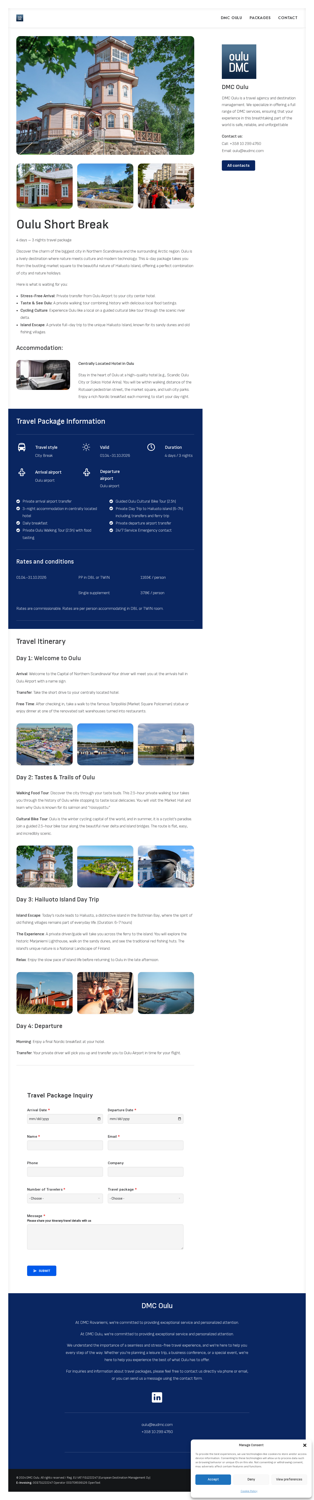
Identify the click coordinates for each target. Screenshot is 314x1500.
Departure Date (122, 1110)
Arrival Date (38, 1110)
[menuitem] (233, 18)
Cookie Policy (249, 1491)
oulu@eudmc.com (248, 150)
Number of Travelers (46, 1189)
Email (114, 1136)
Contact (288, 17)
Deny (251, 1479)
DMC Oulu (231, 17)
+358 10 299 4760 (245, 143)
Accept (213, 1479)
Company (115, 1163)
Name (33, 1136)
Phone (32, 1163)
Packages (260, 17)
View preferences (289, 1479)
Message (36, 1216)
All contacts (238, 165)
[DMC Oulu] (19, 17)
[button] (305, 1445)
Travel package (122, 1189)
